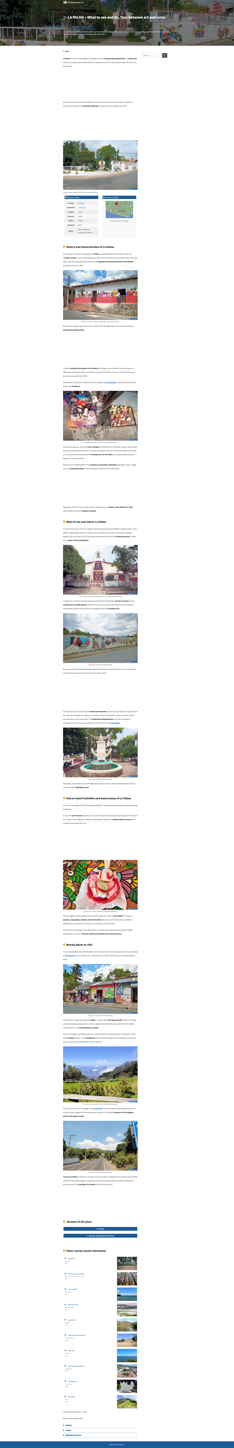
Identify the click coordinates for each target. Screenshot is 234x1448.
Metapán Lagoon (73, 1304)
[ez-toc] (67, 1431)
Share (67, 51)
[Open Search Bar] (169, 2)
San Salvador (111, 382)
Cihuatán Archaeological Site (77, 1335)
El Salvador (81, 203)
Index (68, 1430)
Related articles (73, 1435)
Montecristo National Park (76, 1274)
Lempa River (115, 723)
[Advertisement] (100, 84)
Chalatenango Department (76, 1366)
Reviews (101, 1229)
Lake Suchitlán (72, 1289)
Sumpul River (72, 1320)
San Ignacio (69, 956)
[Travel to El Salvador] (73, 2)
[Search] (164, 55)
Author (68, 1425)
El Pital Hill (98, 1108)
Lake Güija (71, 1350)
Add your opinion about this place (101, 1236)
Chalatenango (82, 207)
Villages (80, 212)
